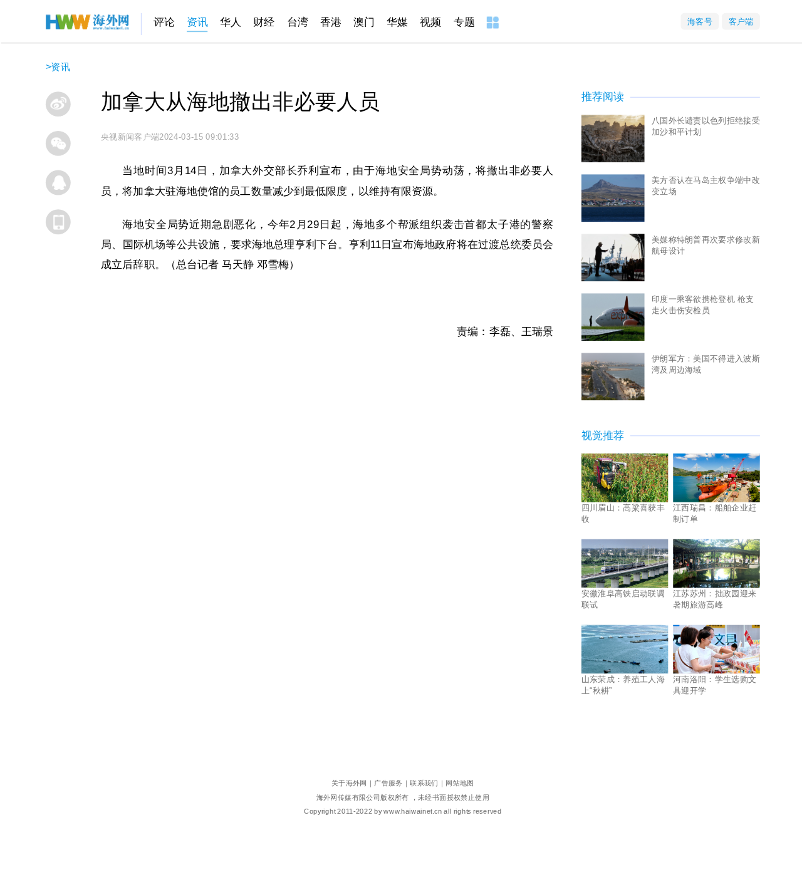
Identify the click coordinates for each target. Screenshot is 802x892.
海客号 (699, 21)
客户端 (741, 21)
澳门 (364, 22)
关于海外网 (349, 783)
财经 (263, 22)
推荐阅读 (602, 96)
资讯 (197, 22)
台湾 (297, 22)
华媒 (397, 22)
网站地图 (459, 783)
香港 (330, 22)
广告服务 (388, 783)
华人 (230, 22)
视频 (430, 22)
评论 (164, 22)
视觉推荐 (602, 435)
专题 (464, 22)
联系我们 (424, 783)
